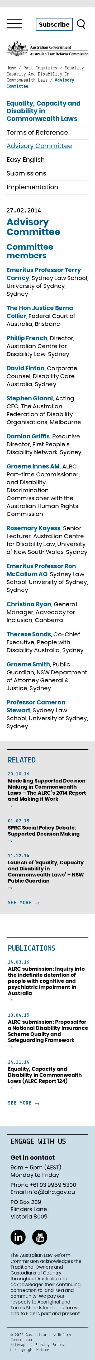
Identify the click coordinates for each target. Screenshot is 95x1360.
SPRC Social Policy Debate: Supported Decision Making (44, 831)
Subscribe (54, 25)
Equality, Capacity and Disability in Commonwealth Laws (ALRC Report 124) (45, 1075)
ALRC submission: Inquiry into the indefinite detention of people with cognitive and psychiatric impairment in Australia (46, 981)
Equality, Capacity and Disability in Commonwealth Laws (44, 111)
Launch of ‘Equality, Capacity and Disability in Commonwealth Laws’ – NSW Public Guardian (46, 872)
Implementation (32, 187)
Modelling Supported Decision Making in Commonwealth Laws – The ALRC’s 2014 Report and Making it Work (47, 790)
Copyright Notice (32, 1349)
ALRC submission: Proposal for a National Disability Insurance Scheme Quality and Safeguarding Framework (48, 1031)
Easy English (26, 160)
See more (21, 902)
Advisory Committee (39, 146)
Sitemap (18, 1344)
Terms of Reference (37, 133)
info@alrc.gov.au (51, 1192)
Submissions (26, 173)
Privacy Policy (49, 1344)
